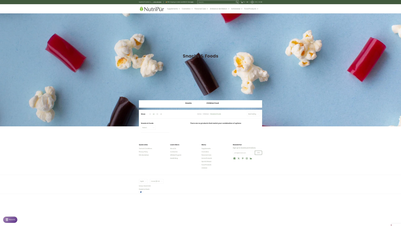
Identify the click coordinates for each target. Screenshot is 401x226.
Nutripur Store (143, 186)
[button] (234, 158)
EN (256, 2)
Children (206, 114)
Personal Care (206, 155)
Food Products (206, 165)
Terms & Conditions (145, 148)
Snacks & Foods (215, 114)
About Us (173, 148)
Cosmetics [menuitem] (186, 9)
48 (161, 114)
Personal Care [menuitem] (200, 9)
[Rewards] (10, 220)
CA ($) (260, 2)
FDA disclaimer (144, 155)
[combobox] (216, 2)
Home (199, 114)
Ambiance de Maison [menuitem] (218, 9)
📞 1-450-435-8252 (156, 2)
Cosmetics (205, 152)
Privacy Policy (143, 152)
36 (157, 114)
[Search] (237, 2)
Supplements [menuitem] (172, 9)
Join (258, 153)
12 (150, 114)
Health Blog (174, 158)
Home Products (207, 158)
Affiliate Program (175, 155)
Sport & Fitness (206, 161)
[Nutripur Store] (152, 8)
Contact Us (174, 152)
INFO (192, 2)
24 (153, 114)
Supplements (206, 148)
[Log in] (252, 2)
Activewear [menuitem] (235, 9)
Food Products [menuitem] (250, 9)
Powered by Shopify (144, 189)
